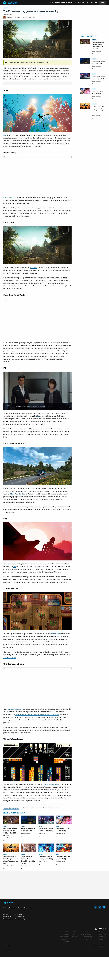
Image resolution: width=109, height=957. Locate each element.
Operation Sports (87, 936)
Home (52, 3)
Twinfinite (75, 932)
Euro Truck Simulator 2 (19, 494)
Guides (64, 3)
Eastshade (33, 267)
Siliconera (75, 934)
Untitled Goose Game (15, 709)
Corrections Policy (20, 919)
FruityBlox (89, 939)
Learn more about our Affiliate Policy (11, 808)
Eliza (38, 416)
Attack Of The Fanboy (100, 932)
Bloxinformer (102, 939)
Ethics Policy (18, 914)
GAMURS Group (102, 945)
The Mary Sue (102, 936)
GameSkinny (75, 936)
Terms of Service (7, 919)
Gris (14, 566)
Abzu (5, 135)
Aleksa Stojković (7, 838)
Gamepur (89, 932)
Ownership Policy (19, 916)
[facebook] (104, 907)
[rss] (95, 907)
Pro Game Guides (64, 932)
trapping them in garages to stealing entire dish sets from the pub (37, 714)
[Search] (88, 2)
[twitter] (100, 907)
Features (72, 3)
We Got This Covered (86, 934)
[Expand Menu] (96, 2)
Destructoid (102, 934)
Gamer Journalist (64, 936)
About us (5, 914)
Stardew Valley (55, 634)
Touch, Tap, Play (64, 939)
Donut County (8, 198)
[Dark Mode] (92, 2)
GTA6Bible (66, 941)
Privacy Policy (7, 916)
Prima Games (65, 934)
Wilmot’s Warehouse (51, 784)
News (57, 3)
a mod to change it (9, 657)
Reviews (81, 3)
